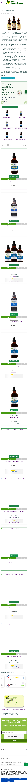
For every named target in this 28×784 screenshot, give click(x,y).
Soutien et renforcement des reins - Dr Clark (14, 511)
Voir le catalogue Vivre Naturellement (10, 107)
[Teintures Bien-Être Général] (21, 123)
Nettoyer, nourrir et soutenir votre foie (14, 607)
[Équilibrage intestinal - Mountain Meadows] (14, 252)
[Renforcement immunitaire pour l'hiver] (14, 208)
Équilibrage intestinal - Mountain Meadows (14, 270)
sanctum (19, 762)
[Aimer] (24, 179)
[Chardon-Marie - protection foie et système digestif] (14, 348)
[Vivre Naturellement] (15, 2)
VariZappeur (9, 764)
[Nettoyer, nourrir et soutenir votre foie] (14, 589)
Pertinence (3, 145)
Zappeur (15, 764)
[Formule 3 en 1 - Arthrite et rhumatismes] (14, 443)
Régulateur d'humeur (14, 417)
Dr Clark (24, 762)
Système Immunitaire (7, 128)
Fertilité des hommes (14, 562)
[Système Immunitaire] (7, 123)
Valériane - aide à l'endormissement (14, 321)
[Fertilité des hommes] (14, 542)
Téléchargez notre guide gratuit (8, 78)
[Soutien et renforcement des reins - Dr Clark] (14, 493)
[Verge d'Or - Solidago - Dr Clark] (14, 638)
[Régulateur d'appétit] (14, 163)
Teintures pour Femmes (7, 139)
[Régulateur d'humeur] (14, 397)
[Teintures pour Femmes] (7, 134)
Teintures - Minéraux (21, 117)
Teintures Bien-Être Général (21, 128)
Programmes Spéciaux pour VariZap (8, 762)
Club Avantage (13, 187)
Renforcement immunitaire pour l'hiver (14, 225)
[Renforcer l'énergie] (7, 112)
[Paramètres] (26, 2)
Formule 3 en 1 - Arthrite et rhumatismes (14, 461)
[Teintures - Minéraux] (21, 112)
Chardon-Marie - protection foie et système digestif (14, 366)
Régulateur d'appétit (14, 181)
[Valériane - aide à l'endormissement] (14, 301)
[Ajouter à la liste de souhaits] (18, 179)
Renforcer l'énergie (7, 117)
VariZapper (3, 764)
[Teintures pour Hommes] (21, 134)
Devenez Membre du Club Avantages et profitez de (13, 709)
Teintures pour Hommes (21, 139)
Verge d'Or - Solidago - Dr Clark (14, 656)
